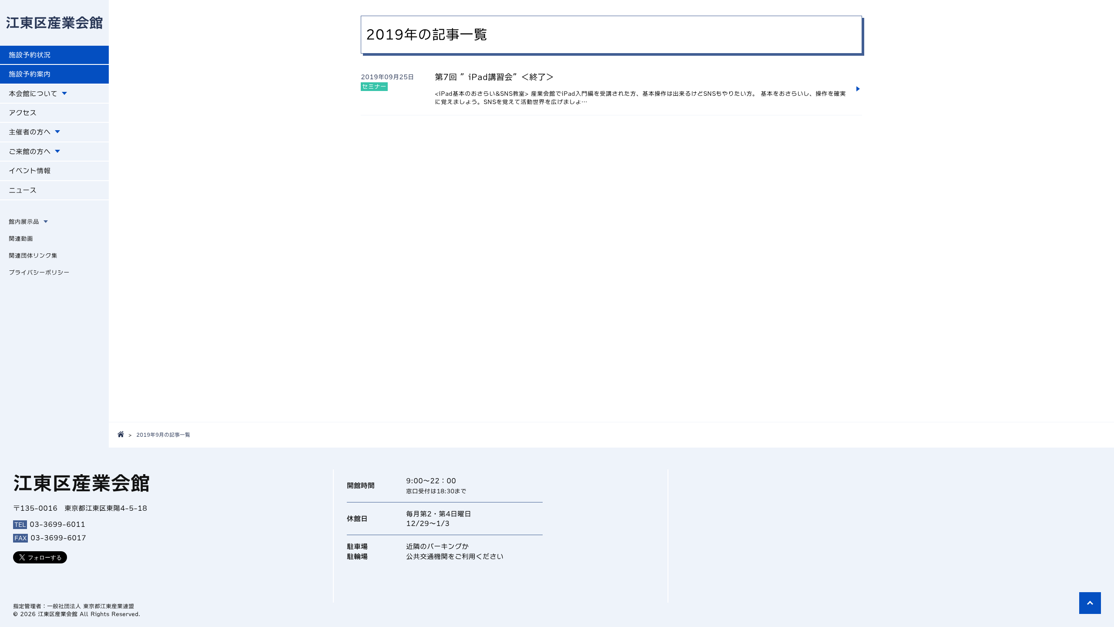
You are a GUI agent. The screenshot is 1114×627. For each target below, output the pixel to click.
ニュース (23, 190)
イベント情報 (29, 170)
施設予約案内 (29, 74)
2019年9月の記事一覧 (163, 434)
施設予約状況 (29, 54)
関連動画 (21, 239)
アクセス (23, 112)
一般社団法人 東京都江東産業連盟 (90, 606)
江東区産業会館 (54, 23)
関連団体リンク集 (33, 256)
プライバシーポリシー (39, 273)
